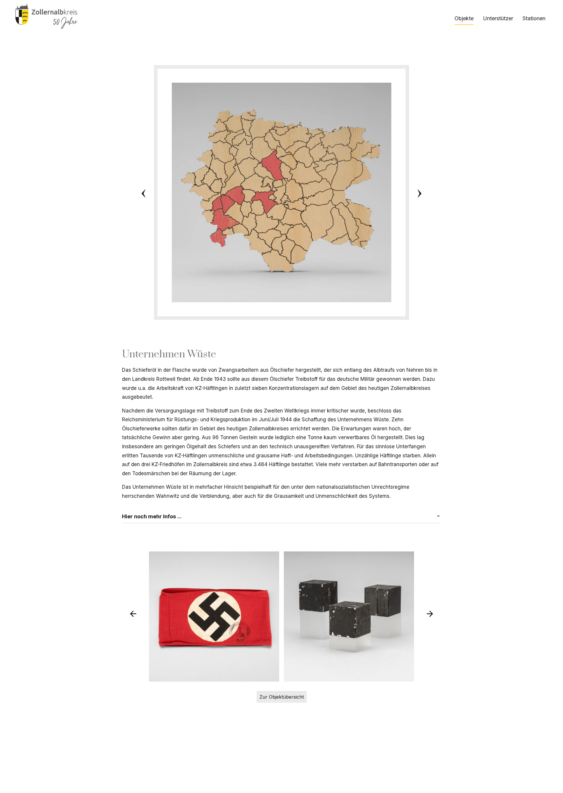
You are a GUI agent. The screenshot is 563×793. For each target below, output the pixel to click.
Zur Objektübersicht (282, 697)
